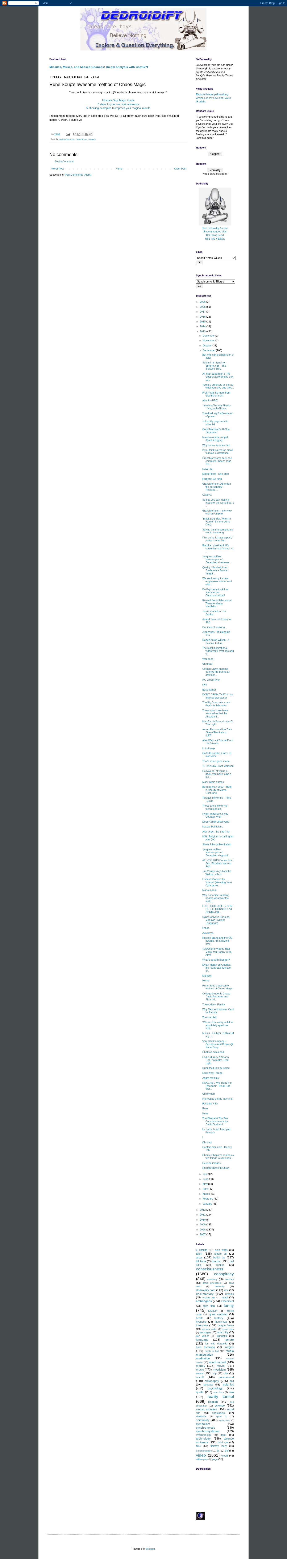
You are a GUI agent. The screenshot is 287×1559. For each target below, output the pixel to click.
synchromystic (205, 1427)
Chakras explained (213, 1052)
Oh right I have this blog (215, 1168)
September (209, 350)
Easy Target (209, 689)
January (208, 1203)
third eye (223, 1442)
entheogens (204, 1301)
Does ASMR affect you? (215, 821)
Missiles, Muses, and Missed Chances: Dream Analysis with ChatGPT (99, 67)
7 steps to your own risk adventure (118, 104)
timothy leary (219, 1446)
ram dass (218, 1392)
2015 (203, 321)
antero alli (220, 1253)
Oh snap (207, 1142)
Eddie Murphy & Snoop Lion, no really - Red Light (215, 1060)
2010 (203, 1219)
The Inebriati (209, 1017)
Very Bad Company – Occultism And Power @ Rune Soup (217, 1044)
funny (229, 1305)
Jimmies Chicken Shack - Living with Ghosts (216, 407)
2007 (203, 1234)
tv (218, 1450)
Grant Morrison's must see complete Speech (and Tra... (217, 461)
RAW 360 (207, 469)
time (198, 1446)
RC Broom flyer (211, 679)
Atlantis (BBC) (210, 400)
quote (200, 1392)
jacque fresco (226, 1325)
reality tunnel (221, 1396)
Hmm (205, 1113)
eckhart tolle (208, 1297)
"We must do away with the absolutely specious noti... (217, 1025)
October (207, 345)
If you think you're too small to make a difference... (217, 452)
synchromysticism (208, 1431)
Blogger (150, 1548)
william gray (202, 1459)
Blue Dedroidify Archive (215, 228)
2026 (203, 301)
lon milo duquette (216, 1343)
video (201, 1455)
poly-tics (228, 1384)
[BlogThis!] (79, 134)
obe (226, 1373)
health (199, 1318)
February (208, 1198)
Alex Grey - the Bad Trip (215, 831)
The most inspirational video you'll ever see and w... (218, 651)
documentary (204, 1293)
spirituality (202, 1420)
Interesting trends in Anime (217, 1098)
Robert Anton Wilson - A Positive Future (215, 641)
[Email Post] (68, 134)
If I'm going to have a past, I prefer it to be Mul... (217, 539)
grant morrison (218, 1314)
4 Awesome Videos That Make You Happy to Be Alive (217, 951)
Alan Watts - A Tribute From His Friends (217, 742)
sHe (204, 684)
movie (221, 1365)
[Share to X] (83, 134)
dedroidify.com (205, 1290)
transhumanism (204, 1450)
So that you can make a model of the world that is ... (218, 502)
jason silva (228, 1329)
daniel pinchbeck (212, 1283)
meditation (203, 1358)
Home (119, 168)
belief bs (219, 1257)
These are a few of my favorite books (214, 807)
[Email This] (75, 134)
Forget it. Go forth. (212, 478)
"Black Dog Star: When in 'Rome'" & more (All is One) (216, 521)
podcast (208, 1384)
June (206, 1179)
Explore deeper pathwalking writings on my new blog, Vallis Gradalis (213, 98)
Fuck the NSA (210, 1103)
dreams (229, 1294)
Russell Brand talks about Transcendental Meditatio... (217, 603)
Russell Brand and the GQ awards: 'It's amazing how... (217, 940)
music (200, 1369)
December (209, 335)
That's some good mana (216, 761)
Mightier (207, 975)
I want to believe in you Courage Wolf (215, 815)
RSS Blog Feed (215, 235)
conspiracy (224, 1274)
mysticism (219, 1369)
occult (200, 1377)
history (218, 1318)
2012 (203, 1209)
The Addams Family (213, 1004)
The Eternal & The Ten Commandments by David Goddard (215, 1121)
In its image (208, 748)
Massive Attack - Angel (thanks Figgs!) (215, 439)
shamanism (218, 1413)
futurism (212, 1310)
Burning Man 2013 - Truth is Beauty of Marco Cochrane (217, 789)
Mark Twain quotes (213, 782)
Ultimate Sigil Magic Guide (118, 100)
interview (202, 1325)
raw (231, 1392)
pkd (232, 1381)
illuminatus (221, 1321)
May (205, 1184)
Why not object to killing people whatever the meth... (215, 898)
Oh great (207, 663)
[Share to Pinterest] (91, 134)
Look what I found (212, 1072)
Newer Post (57, 168)
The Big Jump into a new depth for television (216, 704)
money (200, 1365)
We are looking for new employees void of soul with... (217, 581)
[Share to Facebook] (87, 134)
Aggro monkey (210, 1077)
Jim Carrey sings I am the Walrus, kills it (216, 873)
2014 (203, 326)
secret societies (206, 1409)
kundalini (222, 1336)
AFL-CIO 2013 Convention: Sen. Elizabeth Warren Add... (217, 863)
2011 (203, 1214)
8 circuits (201, 1250)
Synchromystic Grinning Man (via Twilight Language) (215, 920)
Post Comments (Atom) (78, 174)
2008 (203, 1229)
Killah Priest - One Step (215, 473)
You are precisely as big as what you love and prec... (218, 386)
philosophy (212, 1381)
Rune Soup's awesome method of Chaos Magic (217, 987)
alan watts (221, 1250)
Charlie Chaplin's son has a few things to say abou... (218, 1157)
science (220, 1405)
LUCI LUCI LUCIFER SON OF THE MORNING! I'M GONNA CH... (217, 909)
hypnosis (201, 1321)
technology (203, 1438)
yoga (215, 1459)
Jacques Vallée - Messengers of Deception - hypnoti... (216, 852)
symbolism (203, 1423)
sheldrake (201, 1416)
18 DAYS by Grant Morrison (218, 766)
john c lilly (222, 1332)
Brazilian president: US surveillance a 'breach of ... (217, 548)
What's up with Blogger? (216, 959)
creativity (212, 1279)
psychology (215, 1388)
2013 (203, 331)
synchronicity (203, 1434)
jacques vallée (209, 1329)
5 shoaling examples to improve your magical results (118, 108)
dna (226, 1290)
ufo (227, 1450)
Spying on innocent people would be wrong (217, 531)
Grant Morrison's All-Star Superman (216, 431)
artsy (199, 1257)
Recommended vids (215, 231)
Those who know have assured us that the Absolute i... (215, 713)
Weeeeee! (208, 659)
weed (224, 1455)
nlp (215, 1373)
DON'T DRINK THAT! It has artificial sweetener (217, 696)
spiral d (221, 1416)
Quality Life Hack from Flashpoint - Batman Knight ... (215, 570)
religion (213, 1401)
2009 (203, 1224)
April (206, 1188)
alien (199, 1253)
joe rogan (205, 1332)
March (207, 1193)
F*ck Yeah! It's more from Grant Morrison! (216, 394)
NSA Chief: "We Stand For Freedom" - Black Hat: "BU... (217, 1085)
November (209, 340)
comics (220, 1264)
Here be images (211, 1163)
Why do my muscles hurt (216, 445)
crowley (229, 1279)
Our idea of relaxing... (214, 627)
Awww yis (207, 933)
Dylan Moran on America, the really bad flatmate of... (216, 967)
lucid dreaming (205, 1347)
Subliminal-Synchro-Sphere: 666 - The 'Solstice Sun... (214, 365)
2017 (203, 311)
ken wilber (202, 1336)
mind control (217, 1362)
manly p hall (212, 1351)
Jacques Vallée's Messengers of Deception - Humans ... (217, 559)
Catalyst (207, 494)
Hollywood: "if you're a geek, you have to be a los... (216, 774)
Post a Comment (64, 161)
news (199, 1373)
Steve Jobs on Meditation (216, 844)
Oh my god (208, 1093)
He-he (205, 980)
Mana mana (209, 890)
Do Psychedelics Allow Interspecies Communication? (215, 592)
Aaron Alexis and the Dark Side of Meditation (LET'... (217, 732)
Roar (205, 1108)
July (205, 1174)
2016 (203, 316)
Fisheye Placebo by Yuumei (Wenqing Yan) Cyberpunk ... (217, 882)
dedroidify (220, 1286)
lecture (229, 1339)
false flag (209, 1305)
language (202, 1339)
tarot (223, 1434)
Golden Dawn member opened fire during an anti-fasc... (216, 671)
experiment (81, 139)
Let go (205, 928)
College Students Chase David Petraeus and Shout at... (216, 996)
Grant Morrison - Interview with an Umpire (217, 512)
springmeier (224, 1420)
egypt (225, 1297)
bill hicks (201, 1261)
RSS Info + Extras (215, 238)
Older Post (180, 168)
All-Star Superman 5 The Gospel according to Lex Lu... (217, 376)
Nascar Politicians (212, 826)
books (216, 1261)
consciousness (67, 139)
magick (92, 139)
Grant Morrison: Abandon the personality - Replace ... (216, 486)
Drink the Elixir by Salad (216, 1068)
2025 (203, 306)
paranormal (226, 1377)
